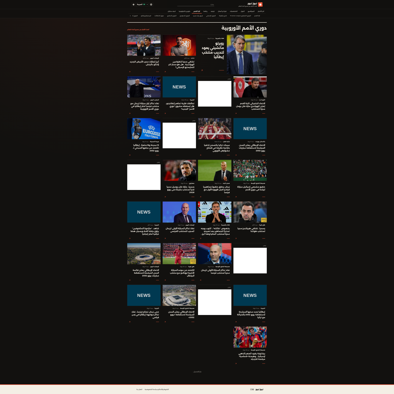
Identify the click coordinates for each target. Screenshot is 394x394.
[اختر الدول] (151, 4)
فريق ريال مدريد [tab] (198, 15)
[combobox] (195, 4)
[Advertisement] (214, 94)
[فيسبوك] (253, 389)
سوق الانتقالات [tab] (159, 15)
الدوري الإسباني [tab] (211, 15)
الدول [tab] (243, 11)
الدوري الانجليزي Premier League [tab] (240, 15)
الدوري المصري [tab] (171, 15)
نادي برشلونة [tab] (223, 15)
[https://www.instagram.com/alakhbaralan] (251, 389)
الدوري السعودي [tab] (185, 15)
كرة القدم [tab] (197, 11)
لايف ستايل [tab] (172, 11)
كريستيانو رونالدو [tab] (146, 15)
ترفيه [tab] (213, 11)
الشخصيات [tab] (233, 11)
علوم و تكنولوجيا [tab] (184, 11)
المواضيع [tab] (251, 11)
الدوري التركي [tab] (133, 15)
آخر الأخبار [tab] (261, 11)
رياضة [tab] (205, 11)
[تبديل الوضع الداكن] (133, 4)
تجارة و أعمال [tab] (222, 11)
